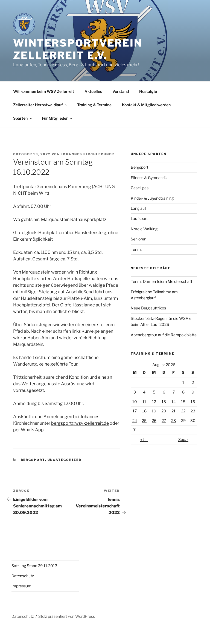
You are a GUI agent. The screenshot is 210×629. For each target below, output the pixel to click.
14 (173, 401)
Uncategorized (65, 460)
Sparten (20, 118)
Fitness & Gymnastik (149, 177)
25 (144, 420)
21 (173, 411)
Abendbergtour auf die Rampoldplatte (164, 334)
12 (154, 401)
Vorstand (120, 91)
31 (135, 429)
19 (154, 411)
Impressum (21, 586)
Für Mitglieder (55, 118)
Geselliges (139, 187)
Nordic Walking (144, 228)
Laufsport (139, 218)
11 (144, 401)
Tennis (136, 249)
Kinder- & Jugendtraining (152, 198)
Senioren (138, 239)
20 (163, 411)
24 (134, 420)
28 (173, 420)
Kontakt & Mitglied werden (146, 104)
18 (144, 411)
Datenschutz (22, 575)
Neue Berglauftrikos (148, 308)
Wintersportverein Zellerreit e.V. (77, 49)
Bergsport (33, 460)
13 (164, 401)
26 (154, 420)
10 (134, 401)
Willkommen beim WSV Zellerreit (43, 91)
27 (164, 420)
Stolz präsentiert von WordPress (66, 616)
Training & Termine (94, 104)
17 (135, 411)
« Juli (144, 439)
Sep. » (183, 439)
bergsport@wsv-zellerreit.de (80, 423)
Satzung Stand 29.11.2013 (34, 565)
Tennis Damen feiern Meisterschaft (161, 281)
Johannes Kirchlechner (87, 154)
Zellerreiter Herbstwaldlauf (38, 104)
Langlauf (138, 208)
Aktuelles (93, 91)
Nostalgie (148, 91)
